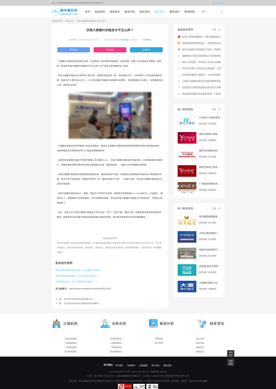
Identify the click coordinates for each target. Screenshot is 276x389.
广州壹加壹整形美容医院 (210, 183)
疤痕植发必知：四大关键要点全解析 (73, 281)
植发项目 (145, 11)
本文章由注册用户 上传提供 (121, 40)
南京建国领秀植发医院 (210, 216)
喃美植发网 (57, 21)
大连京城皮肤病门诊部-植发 (210, 233)
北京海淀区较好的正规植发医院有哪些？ (82, 303)
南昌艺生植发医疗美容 (210, 249)
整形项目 (174, 11)
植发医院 (100, 11)
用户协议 (156, 365)
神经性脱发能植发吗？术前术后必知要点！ (77, 275)
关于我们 (108, 365)
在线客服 (143, 365)
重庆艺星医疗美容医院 (210, 134)
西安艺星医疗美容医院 (210, 167)
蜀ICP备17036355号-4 (104, 376)
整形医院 (189, 11)
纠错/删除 (146, 40)
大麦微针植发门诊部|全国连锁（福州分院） (210, 282)
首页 (87, 11)
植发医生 (115, 11)
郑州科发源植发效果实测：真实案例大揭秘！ (78, 270)
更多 (214, 29)
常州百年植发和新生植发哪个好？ (79, 299)
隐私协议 (168, 365)
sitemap (163, 371)
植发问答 (130, 11)
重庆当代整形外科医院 (210, 150)
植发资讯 (160, 11)
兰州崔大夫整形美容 (209, 117)
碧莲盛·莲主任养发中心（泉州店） (210, 266)
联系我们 (219, 3)
